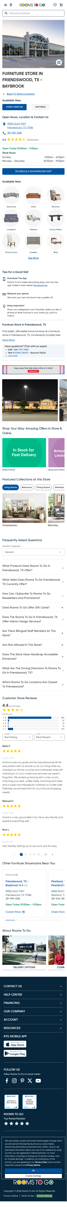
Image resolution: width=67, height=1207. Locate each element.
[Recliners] (56, 195)
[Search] (5, 13)
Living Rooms (10, 487)
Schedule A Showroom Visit (33, 171)
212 (45, 854)
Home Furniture (14, 107)
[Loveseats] (11, 218)
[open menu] (5, 5)
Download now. (40, 285)
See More (33, 258)
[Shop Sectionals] (11, 195)
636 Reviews (32, 140)
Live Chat (12, 356)
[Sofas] (33, 195)
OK (33, 1171)
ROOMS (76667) (20, 353)
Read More (8, 340)
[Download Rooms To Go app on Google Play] (15, 1053)
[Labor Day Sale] (33, 369)
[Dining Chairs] (11, 241)
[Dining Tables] (56, 218)
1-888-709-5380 (20, 350)
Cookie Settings (44, 1196)
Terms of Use (27, 1196)
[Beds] (56, 241)
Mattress (40, 107)
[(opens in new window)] (7, 1081)
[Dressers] (33, 241)
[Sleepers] (33, 218)
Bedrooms (27, 487)
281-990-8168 (14, 133)
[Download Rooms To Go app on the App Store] (15, 1044)
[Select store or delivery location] (11, 5)
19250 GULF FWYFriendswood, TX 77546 (20, 126)
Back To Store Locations (21, 94)
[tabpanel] (33, 626)
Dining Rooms (43, 487)
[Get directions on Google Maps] (59, 62)
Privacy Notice (11, 1196)
